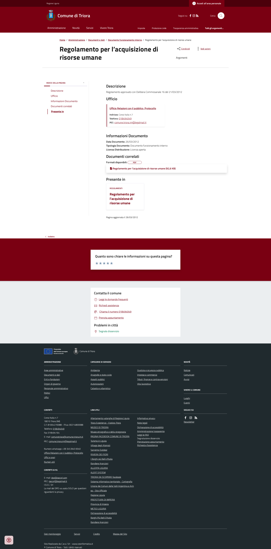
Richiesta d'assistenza (147, 445)
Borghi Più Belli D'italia (101, 517)
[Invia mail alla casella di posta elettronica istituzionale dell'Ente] (67, 437)
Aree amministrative (53, 370)
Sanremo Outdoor (99, 450)
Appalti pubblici (98, 379)
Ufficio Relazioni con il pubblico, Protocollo (133, 108)
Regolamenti (116, 188)
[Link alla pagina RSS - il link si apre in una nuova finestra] (197, 16)
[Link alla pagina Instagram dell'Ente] (190, 418)
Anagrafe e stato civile (101, 374)
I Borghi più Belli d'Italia (101, 459)
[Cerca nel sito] (219, 15)
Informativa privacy (146, 418)
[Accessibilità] (9, 540)
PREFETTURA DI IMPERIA (103, 499)
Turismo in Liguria (99, 441)
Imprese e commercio (147, 374)
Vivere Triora (106, 28)
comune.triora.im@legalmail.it (130, 122)
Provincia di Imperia (100, 504)
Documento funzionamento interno (125, 40)
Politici (47, 393)
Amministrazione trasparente (151, 431)
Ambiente (95, 370)
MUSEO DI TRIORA (100, 427)
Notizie (187, 370)
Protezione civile (159, 28)
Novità (75, 28)
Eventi (187, 402)
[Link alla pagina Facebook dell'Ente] (185, 418)
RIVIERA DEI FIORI (99, 454)
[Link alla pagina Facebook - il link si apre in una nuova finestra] (190, 16)
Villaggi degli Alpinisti (100, 445)
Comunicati (189, 374)
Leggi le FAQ (143, 434)
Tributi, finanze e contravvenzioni (152, 379)
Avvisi (186, 379)
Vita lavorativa (144, 384)
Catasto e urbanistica (100, 388)
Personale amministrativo (56, 388)
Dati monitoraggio (52, 534)
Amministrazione (56, 28)
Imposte (141, 28)
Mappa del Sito (120, 534)
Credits (96, 534)
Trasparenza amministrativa (185, 28)
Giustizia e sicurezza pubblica (150, 370)
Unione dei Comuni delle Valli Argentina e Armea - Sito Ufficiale (112, 488)
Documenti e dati (96, 40)
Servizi (89, 28)
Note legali (142, 422)
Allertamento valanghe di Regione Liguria (110, 418)
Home (62, 40)
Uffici (46, 397)
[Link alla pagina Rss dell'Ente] (196, 418)
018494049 (125, 118)
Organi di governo (52, 384)
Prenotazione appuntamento (150, 441)
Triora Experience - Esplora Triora (106, 422)
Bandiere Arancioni (99, 463)
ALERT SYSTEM (98, 472)
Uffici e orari (49, 457)
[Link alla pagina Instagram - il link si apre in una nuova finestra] (193, 16)
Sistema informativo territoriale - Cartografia (111, 481)
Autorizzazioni (97, 384)
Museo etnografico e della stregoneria (108, 432)
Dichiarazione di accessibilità (104, 513)
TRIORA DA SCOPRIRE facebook (106, 477)
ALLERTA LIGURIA (99, 468)
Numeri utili (49, 462)
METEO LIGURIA (98, 508)
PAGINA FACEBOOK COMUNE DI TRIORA (110, 436)
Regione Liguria (53, 3)
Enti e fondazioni (52, 379)
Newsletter (189, 422)
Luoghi (187, 398)
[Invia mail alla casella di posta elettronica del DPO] (59, 478)
